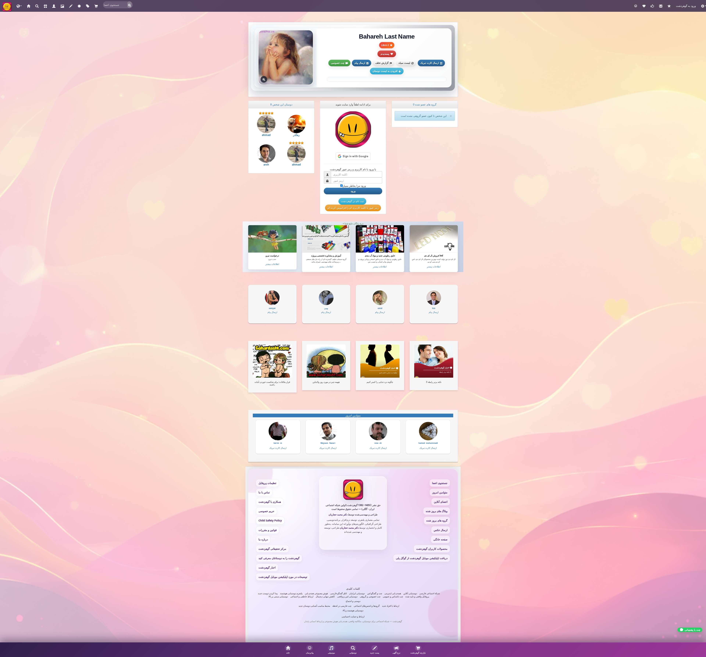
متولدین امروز (440, 492)
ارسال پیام (359, 63)
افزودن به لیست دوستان (384, 71)
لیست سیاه (404, 63)
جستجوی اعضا (440, 483)
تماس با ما (264, 492)
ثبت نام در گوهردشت (352, 201)
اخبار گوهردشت (267, 567)
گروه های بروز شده (437, 520)
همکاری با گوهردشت (269, 501)
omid (380, 308)
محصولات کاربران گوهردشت (432, 548)
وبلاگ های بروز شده (437, 511)
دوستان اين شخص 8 (281, 104)
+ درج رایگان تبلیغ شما (353, 223)
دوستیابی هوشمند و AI (353, 610)
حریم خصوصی (266, 511)
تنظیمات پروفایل (267, 483)
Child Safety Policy (270, 520)
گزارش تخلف (381, 63)
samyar (272, 308)
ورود (353, 191)
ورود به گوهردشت (686, 6)
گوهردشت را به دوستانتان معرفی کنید (278, 558)
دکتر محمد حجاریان (338, 514)
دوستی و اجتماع (353, 601)
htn (433, 308)
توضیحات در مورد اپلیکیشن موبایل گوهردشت (282, 577)
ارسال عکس (441, 530)
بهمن (326, 308)
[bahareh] (285, 57)
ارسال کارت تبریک (429, 63)
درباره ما (263, 539)
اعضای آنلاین (441, 501)
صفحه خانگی (440, 539)
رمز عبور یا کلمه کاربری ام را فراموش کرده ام (353, 207)
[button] (19, 6)
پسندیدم (385, 53)
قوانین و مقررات (267, 530)
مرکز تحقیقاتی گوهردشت (272, 548)
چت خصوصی (337, 63)
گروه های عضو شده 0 (424, 104)
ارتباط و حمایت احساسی (353, 616)
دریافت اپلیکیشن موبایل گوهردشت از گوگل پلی (422, 558)
